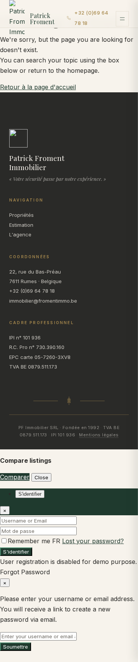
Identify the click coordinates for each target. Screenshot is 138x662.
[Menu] (122, 18)
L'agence (20, 234)
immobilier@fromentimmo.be (43, 301)
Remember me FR (35, 541)
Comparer (15, 477)
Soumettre (15, 647)
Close (41, 477)
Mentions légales (98, 435)
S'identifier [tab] (29, 494)
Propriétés (21, 215)
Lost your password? (93, 541)
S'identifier (16, 552)
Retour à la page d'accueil (38, 87)
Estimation (21, 225)
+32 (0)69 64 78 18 (91, 18)
